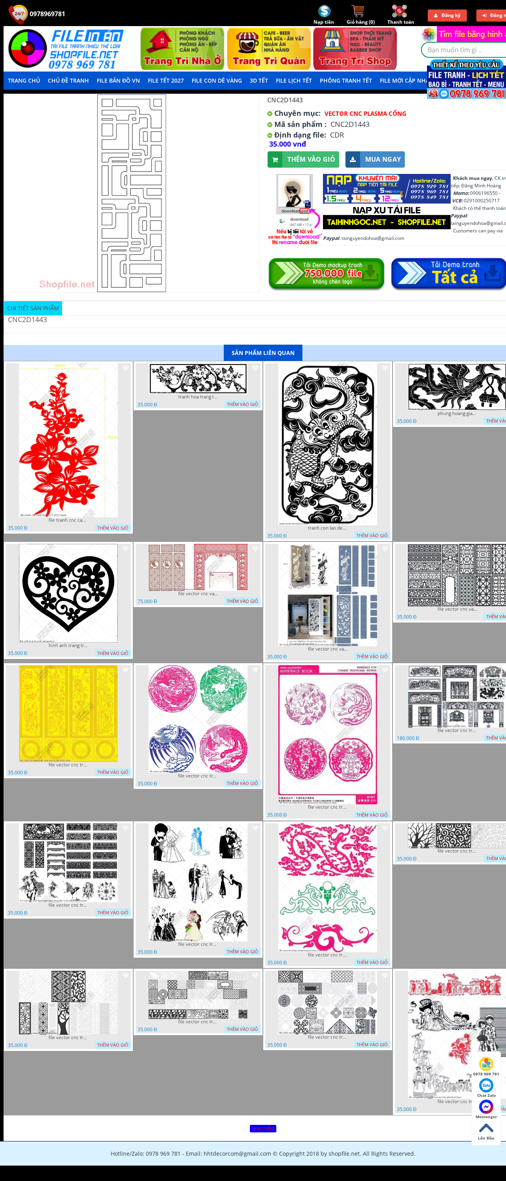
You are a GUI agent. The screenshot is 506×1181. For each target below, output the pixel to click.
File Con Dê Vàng (217, 80)
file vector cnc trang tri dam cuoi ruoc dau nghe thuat (457, 1101)
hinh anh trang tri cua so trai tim (68, 645)
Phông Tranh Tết (346, 80)
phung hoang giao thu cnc (457, 413)
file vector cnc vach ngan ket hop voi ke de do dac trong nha (327, 649)
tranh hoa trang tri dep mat (198, 397)
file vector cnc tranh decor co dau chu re (198, 944)
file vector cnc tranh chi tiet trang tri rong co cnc (327, 955)
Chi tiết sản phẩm (33, 308)
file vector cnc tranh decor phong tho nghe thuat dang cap (457, 730)
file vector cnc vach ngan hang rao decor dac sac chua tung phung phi (457, 609)
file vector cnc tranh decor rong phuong (198, 776)
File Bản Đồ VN (118, 80)
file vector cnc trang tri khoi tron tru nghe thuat (327, 1037)
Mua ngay (383, 159)
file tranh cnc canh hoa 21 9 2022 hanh (68, 520)
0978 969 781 (486, 1074)
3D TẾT (259, 80)
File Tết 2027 (166, 80)
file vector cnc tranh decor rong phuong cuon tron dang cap (327, 807)
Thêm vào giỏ (311, 159)
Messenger (486, 1116)
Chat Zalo (486, 1095)
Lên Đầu (486, 1138)
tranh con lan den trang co (327, 528)
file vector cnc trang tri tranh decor (198, 1021)
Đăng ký (451, 15)
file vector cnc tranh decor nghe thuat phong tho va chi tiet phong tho (68, 905)
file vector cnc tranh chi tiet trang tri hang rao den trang (457, 851)
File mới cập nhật (406, 80)
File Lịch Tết (294, 80)
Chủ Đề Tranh (68, 80)
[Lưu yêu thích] (126, 368)
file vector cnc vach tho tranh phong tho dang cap (198, 593)
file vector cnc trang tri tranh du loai (68, 1037)
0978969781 (46, 13)
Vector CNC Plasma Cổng (365, 113)
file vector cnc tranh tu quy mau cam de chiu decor (68, 765)
